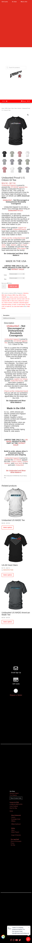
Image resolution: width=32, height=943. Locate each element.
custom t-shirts (16, 462)
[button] (27, 114)
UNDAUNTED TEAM (8, 570)
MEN (6, 108)
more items (18, 463)
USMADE (4, 297)
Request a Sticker (16, 695)
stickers (13, 245)
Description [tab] (6, 315)
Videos (13, 830)
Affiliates (13, 821)
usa (13, 306)
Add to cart (13, 286)
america (11, 297)
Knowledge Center (15, 819)
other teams (21, 248)
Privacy (12, 843)
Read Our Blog (13, 808)
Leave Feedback (14, 806)
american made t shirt (22, 298)
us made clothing (21, 304)
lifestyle (15, 210)
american (16, 297)
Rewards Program (14, 793)
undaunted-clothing (6, 304)
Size (5, 279)
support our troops (20, 379)
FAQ (17, 802)
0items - (26, 101)
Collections (25, 293)
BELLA (9, 300)
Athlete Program (15, 832)
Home (3, 108)
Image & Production (16, 835)
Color (5, 275)
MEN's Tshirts (22, 295)
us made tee (8, 306)
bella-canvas (14, 300)
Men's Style (11, 108)
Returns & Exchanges (16, 841)
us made (14, 304)
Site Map (13, 845)
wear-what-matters (18, 306)
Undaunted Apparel (9, 185)
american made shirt (11, 298)
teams (19, 229)
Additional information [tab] (9, 318)
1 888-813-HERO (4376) (16, 804)
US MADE (17, 460)
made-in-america (8, 302)
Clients (11, 811)
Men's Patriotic (18, 108)
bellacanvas (21, 300)
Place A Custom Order (16, 798)
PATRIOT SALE (17, 269)
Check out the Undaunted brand (13, 238)
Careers (13, 817)
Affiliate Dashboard (16, 824)
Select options (7, 527)
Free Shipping (13, 795)
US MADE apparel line (18, 187)
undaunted (15, 302)
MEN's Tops (15, 295)
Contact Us (13, 802)
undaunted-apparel (23, 302)
